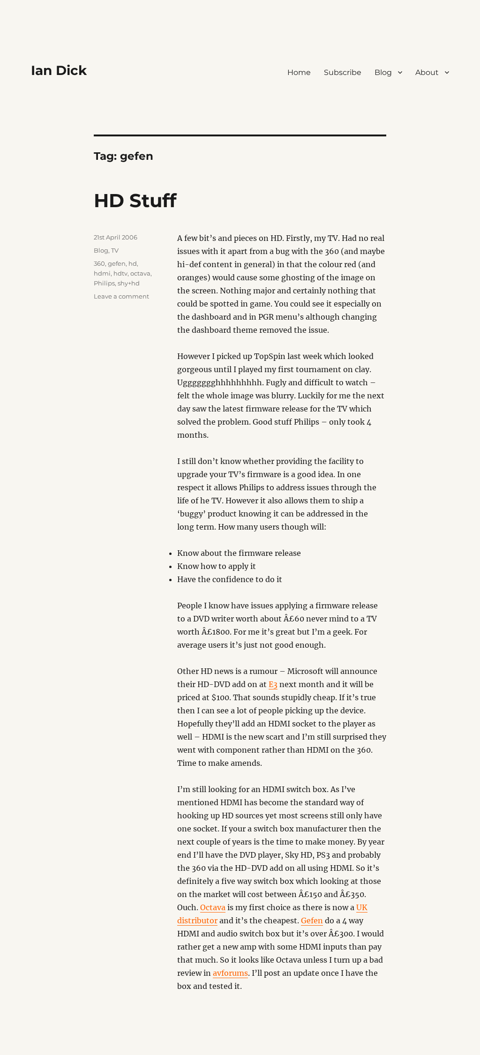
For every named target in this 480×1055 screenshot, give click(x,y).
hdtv (120, 273)
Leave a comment (121, 296)
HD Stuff (135, 200)
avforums (230, 973)
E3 (273, 684)
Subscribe (342, 72)
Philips (104, 283)
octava (140, 273)
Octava (212, 907)
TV (115, 250)
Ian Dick (59, 70)
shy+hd (129, 283)
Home (299, 72)
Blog (383, 72)
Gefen (312, 920)
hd (132, 263)
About (427, 72)
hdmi (102, 273)
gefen (117, 263)
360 (99, 263)
